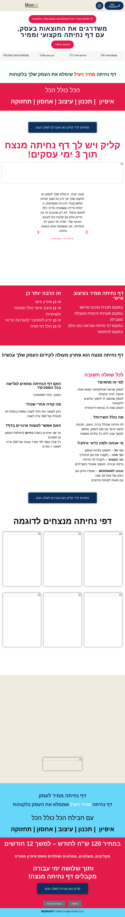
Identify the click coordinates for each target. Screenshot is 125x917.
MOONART (47, 911)
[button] (38, 232)
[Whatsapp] (99, 5)
